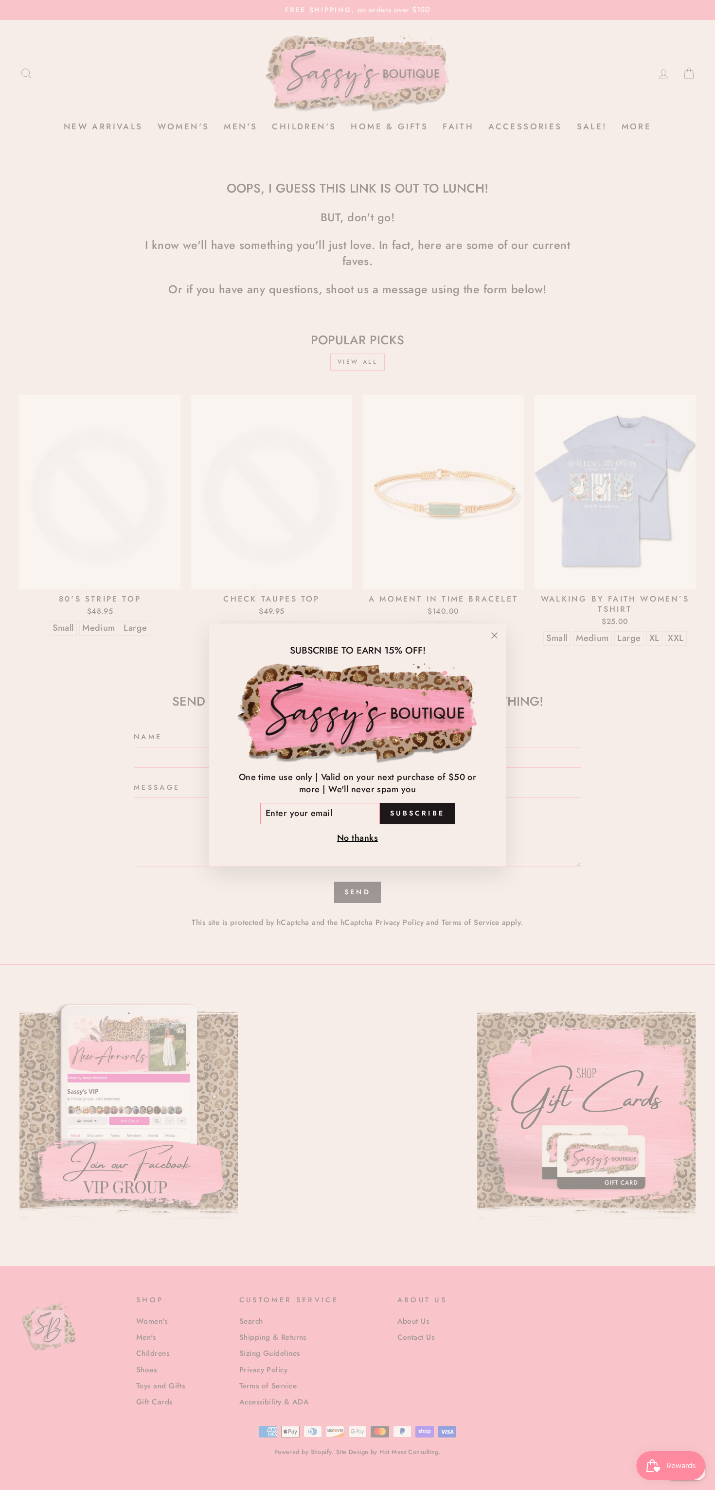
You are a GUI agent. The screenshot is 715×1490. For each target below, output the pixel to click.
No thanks (357, 837)
